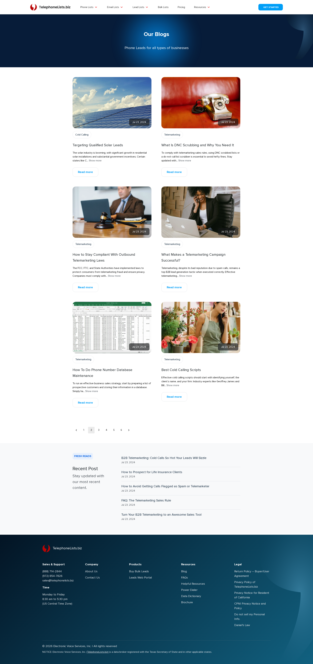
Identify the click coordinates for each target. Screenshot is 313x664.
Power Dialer (189, 590)
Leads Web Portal (140, 577)
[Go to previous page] (76, 430)
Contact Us (92, 577)
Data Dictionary (191, 596)
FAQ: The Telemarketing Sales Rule (146, 500)
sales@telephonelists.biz (58, 580)
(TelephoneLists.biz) (97, 652)
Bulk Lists (163, 7)
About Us (91, 571)
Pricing (181, 7)
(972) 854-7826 (52, 576)
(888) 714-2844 (52, 571)
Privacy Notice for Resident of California (251, 595)
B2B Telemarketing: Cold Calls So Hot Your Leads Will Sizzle (163, 458)
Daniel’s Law (242, 625)
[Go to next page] (129, 430)
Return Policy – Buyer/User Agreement (251, 574)
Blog (184, 571)
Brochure (187, 602)
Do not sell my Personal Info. (249, 617)
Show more (95, 160)
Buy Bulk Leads (139, 571)
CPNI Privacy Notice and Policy (250, 606)
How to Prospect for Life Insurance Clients (151, 472)
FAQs (184, 577)
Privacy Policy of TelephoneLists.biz (246, 584)
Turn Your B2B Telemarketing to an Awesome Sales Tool (161, 515)
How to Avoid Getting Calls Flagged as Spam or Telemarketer (165, 486)
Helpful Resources (193, 583)
